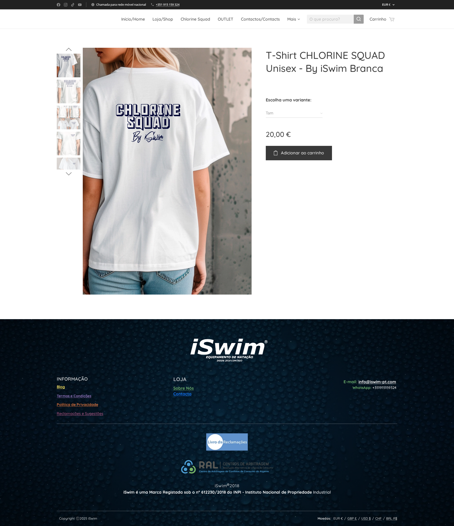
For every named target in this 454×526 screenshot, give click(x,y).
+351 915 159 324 (167, 4)
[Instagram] (66, 5)
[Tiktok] (73, 5)
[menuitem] (134, 19)
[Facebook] (58, 5)
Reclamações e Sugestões (80, 413)
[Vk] (80, 5)
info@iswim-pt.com (377, 381)
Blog (61, 386)
